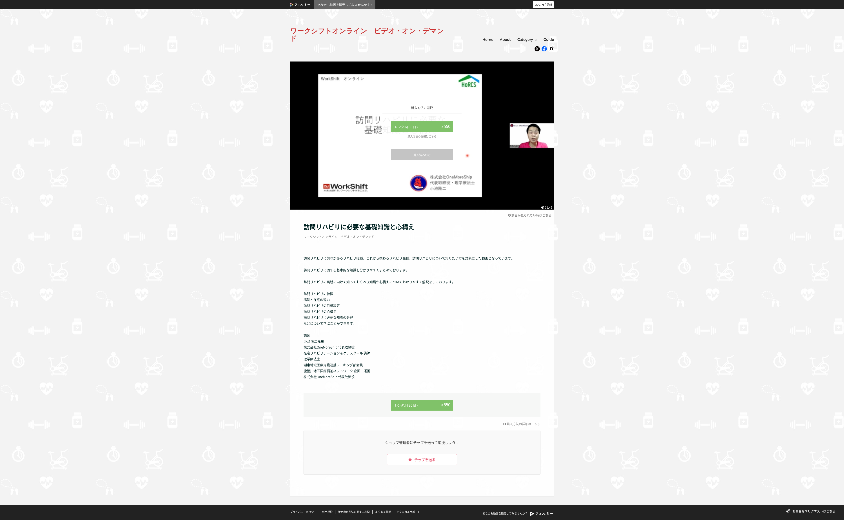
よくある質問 (383, 512)
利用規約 (327, 512)
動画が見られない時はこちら (531, 215)
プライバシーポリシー (303, 512)
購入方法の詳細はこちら (422, 136)
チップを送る (424, 459)
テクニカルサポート (408, 512)
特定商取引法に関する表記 (354, 512)
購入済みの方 (422, 155)
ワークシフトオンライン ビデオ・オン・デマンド (339, 236)
